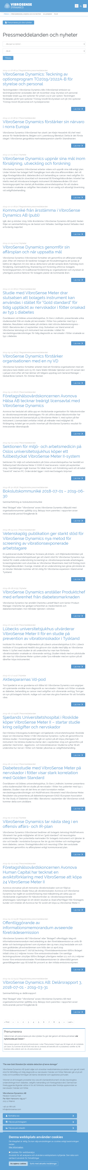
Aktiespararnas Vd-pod (24, 679)
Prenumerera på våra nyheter (19, 22)
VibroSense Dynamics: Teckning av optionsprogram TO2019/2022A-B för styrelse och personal (38, 79)
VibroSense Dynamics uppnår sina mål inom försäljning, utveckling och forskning (44, 161)
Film (56, 14)
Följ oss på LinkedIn (16, 1128)
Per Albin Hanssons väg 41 (14, 1099)
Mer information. (16, 1147)
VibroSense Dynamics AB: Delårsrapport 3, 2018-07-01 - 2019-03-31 (42, 985)
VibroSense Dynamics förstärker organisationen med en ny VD (33, 358)
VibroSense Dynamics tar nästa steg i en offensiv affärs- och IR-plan (40, 824)
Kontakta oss (13, 1116)
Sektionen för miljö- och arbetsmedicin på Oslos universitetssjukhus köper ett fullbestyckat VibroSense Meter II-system (42, 451)
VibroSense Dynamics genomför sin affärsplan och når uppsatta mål (36, 249)
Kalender (47, 14)
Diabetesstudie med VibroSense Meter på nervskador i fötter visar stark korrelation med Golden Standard (42, 773)
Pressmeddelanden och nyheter (26, 14)
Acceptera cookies (18, 1164)
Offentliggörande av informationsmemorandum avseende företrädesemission (38, 927)
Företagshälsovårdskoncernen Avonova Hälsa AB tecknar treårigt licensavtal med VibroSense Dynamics (41, 401)
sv (85, 6)
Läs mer (77, 109)
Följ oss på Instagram (17, 1122)
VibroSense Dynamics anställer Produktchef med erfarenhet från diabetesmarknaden (44, 594)
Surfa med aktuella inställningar (43, 1164)
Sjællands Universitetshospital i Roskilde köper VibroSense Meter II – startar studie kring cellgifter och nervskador (41, 722)
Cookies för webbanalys (23, 1152)
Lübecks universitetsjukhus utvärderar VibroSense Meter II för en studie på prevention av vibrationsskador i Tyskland (41, 633)
